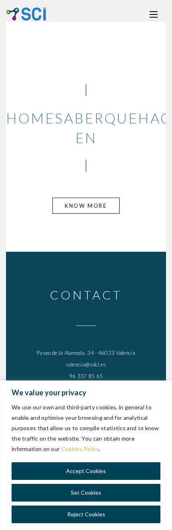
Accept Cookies (86, 470)
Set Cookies (86, 492)
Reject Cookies (86, 514)
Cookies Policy (80, 448)
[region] (86, 455)
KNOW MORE (86, 205)
